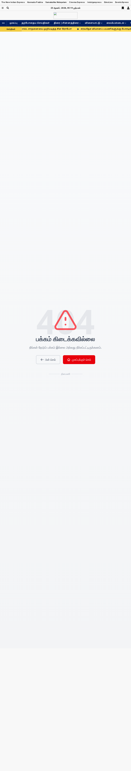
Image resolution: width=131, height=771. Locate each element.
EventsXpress (122, 2)
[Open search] (7, 7)
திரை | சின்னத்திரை (66, 23)
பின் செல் (50, 360)
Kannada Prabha (35, 2)
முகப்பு (13, 23)
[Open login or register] (128, 8)
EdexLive (108, 2)
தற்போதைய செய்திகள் (35, 23)
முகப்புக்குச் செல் (81, 360)
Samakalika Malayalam (56, 2)
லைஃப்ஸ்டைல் (115, 23)
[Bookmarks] (123, 8)
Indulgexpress (94, 2)
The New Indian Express (13, 2)
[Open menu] (2, 8)
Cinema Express (77, 2)
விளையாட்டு (92, 23)
